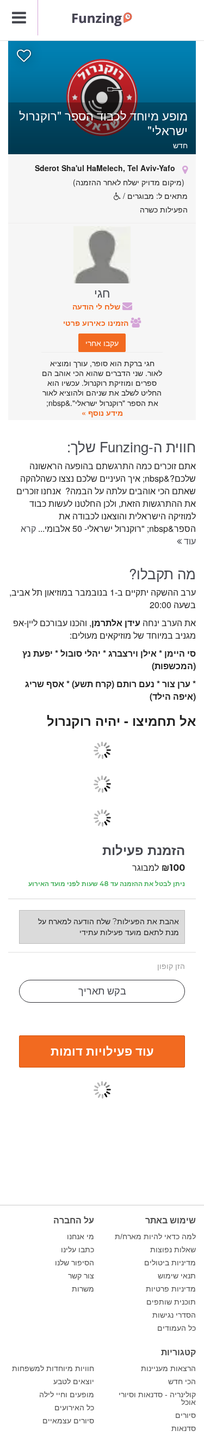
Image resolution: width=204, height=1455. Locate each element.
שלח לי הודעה (97, 306)
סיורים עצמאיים (68, 1420)
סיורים (185, 1415)
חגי (102, 292)
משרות (83, 1288)
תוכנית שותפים (171, 1302)
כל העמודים (176, 1328)
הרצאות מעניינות (168, 1368)
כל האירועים (74, 1407)
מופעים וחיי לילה (66, 1394)
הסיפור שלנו (74, 1262)
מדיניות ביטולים (170, 1262)
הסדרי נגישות (174, 1315)
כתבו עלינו (77, 1249)
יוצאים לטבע (73, 1381)
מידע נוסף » (102, 412)
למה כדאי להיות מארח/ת (155, 1236)
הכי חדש (182, 1381)
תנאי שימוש (177, 1275)
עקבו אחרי (102, 342)
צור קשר (81, 1275)
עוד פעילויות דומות (102, 1050)
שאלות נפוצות (173, 1249)
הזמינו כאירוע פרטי (97, 322)
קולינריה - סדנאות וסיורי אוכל (157, 1398)
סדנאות (183, 1428)
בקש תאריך (102, 991)
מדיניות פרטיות (171, 1288)
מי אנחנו (80, 1236)
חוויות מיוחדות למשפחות (53, 1368)
